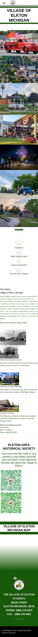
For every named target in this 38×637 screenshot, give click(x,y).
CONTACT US (19, 229)
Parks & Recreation (19, 265)
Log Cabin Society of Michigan (11, 386)
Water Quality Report (19, 256)
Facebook (19, 248)
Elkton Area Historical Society (10, 360)
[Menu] (4, 3)
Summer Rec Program (19, 274)
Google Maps (19, 619)
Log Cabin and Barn (7, 413)
